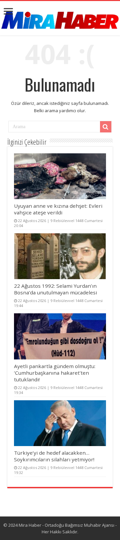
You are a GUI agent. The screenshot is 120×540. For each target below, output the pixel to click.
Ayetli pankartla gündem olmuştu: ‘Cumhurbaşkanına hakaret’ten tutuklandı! (54, 373)
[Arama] (105, 126)
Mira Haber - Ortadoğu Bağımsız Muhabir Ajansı (66, 525)
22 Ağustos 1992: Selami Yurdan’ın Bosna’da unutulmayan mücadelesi (55, 289)
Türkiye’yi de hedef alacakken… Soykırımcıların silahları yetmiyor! (54, 456)
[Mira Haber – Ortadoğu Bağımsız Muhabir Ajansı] (60, 18)
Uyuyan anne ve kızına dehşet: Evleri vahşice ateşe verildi (58, 209)
